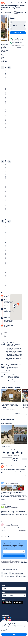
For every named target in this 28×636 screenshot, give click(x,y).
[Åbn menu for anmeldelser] (26, 466)
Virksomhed (4, 610)
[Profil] (25, 3)
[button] (6, 12)
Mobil (3, 599)
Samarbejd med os (6, 613)
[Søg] (12, 2)
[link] (11, 402)
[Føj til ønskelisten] (19, 391)
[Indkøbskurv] (18, 3)
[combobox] (16, 460)
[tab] (10, 569)
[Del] (26, 12)
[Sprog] (22, 2)
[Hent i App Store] (18, 602)
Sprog (3, 585)
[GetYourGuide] (3, 2)
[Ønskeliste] (15, 3)
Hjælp (3, 607)
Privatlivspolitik (24, 562)
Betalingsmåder (5, 615)
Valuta (3, 592)
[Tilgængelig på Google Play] (7, 602)
